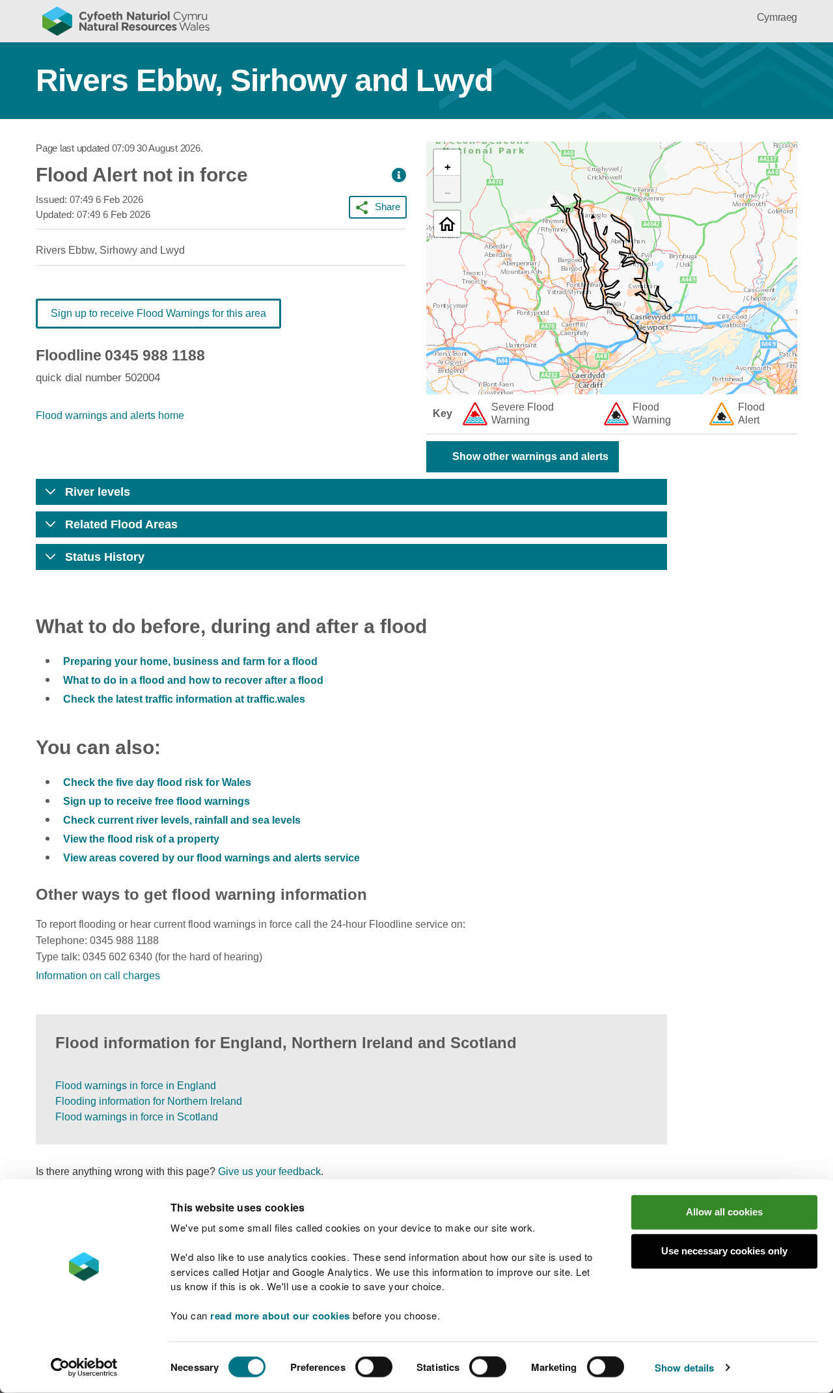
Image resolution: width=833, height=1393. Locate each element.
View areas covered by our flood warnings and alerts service (211, 857)
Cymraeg (777, 17)
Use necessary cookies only (724, 1250)
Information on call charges (98, 975)
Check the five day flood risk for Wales (157, 782)
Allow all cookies (724, 1211)
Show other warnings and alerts (530, 456)
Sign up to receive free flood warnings (156, 801)
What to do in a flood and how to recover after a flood (193, 680)
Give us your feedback (269, 1171)
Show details (684, 1367)
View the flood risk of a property (141, 839)
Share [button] (387, 206)
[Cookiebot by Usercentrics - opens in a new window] (84, 1367)
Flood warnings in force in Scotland (136, 1116)
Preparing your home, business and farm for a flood (190, 661)
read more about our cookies (280, 1315)
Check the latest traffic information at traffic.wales (184, 699)
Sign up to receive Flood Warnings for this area (158, 313)
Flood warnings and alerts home (110, 415)
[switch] (373, 1367)
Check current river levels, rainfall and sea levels (182, 820)
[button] (399, 175)
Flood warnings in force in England (135, 1085)
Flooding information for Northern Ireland (148, 1101)
